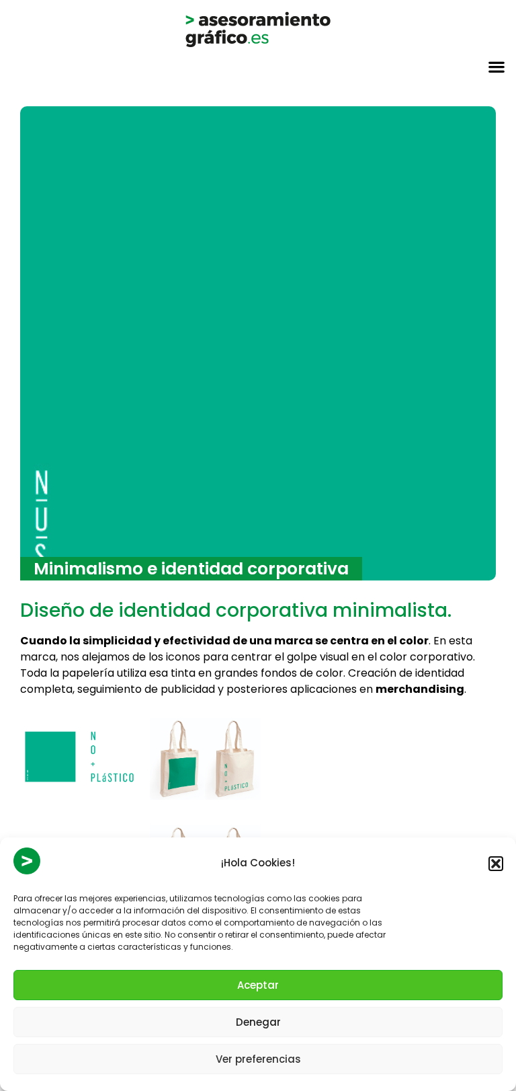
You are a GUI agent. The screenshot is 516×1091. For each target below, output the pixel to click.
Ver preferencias (258, 1059)
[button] (496, 863)
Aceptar (258, 985)
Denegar (258, 1022)
